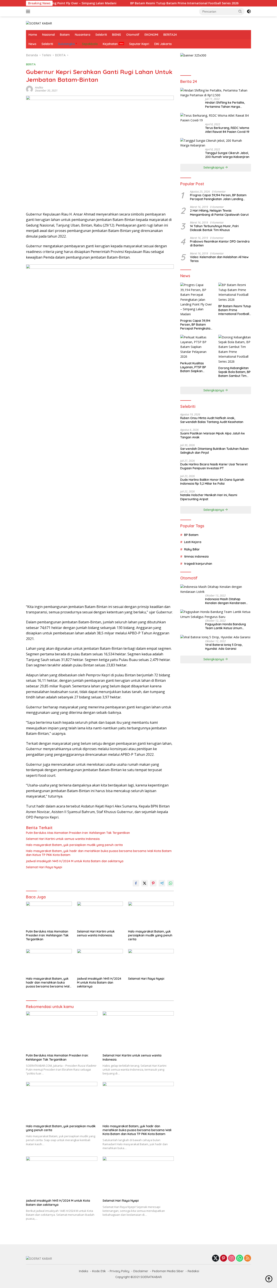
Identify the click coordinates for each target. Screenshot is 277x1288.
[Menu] (29, 11)
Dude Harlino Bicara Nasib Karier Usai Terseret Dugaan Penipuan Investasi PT (214, 466)
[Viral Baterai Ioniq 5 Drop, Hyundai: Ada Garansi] (215, 637)
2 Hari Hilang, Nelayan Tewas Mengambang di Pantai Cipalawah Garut (219, 212)
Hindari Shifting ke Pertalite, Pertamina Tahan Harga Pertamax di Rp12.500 (225, 104)
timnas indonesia (196, 556)
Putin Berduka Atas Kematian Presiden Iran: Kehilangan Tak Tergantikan (78, 833)
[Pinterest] (223, 1258)
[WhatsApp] (239, 1258)
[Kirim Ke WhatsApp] (170, 883)
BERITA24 (170, 35)
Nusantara (82, 35)
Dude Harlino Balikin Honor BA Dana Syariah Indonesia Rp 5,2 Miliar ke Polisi (212, 481)
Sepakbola (90, 44)
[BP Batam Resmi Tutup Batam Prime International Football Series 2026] (234, 292)
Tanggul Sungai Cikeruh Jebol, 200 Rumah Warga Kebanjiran (227, 155)
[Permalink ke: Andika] (29, 89)
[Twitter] (215, 1258)
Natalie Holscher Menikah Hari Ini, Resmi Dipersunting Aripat (208, 497)
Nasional (48, 35)
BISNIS (116, 35)
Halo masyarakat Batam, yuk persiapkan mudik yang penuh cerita (74, 845)
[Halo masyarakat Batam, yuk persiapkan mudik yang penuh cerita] (151, 914)
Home (33, 35)
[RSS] (247, 1258)
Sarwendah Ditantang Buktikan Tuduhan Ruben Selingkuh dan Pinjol (214, 451)
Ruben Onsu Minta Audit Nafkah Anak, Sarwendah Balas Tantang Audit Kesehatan (211, 420)
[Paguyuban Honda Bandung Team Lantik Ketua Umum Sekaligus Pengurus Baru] (215, 614)
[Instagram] (231, 1258)
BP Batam (191, 535)
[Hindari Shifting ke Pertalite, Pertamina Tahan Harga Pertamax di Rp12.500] (215, 93)
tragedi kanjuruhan (198, 564)
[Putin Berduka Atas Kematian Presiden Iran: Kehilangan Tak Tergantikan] (49, 914)
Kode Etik (99, 1271)
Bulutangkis (66, 44)
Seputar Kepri (139, 44)
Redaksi (193, 1271)
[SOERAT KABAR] (39, 23)
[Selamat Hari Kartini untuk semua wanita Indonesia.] (100, 914)
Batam (65, 35)
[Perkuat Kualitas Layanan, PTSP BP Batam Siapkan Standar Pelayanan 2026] (196, 347)
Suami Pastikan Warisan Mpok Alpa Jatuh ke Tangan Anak (212, 435)
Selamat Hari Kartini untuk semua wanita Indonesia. (63, 839)
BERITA (31, 64)
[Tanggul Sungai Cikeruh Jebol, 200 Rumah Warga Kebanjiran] (215, 143)
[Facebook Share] (136, 883)
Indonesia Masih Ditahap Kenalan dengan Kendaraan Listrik (225, 601)
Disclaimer (140, 1271)
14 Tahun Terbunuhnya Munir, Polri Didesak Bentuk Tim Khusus (214, 228)
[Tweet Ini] (144, 883)
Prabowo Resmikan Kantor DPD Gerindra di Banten (220, 243)
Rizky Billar (192, 549)
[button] (240, 11)
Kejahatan (110, 44)
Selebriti (101, 35)
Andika (39, 87)
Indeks (83, 1271)
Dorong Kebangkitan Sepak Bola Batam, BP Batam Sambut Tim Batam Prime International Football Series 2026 (234, 372)
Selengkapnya (214, 167)
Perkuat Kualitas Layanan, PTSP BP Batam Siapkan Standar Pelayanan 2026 (194, 367)
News (32, 44)
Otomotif (132, 35)
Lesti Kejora (192, 542)
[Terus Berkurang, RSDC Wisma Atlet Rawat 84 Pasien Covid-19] (215, 118)
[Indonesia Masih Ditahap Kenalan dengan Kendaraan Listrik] (215, 589)
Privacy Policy (119, 1271)
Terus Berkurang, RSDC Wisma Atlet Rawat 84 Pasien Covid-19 (227, 129)
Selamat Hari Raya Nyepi (44, 867)
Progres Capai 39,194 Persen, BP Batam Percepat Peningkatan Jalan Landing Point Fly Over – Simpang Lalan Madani (218, 197)
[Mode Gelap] (249, 11)
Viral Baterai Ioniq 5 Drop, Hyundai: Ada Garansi (223, 646)
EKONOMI (151, 35)
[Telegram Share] (162, 883)
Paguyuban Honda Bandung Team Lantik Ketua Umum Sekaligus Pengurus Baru (225, 626)
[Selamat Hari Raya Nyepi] (151, 962)
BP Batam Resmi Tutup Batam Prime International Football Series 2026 (158, 3)
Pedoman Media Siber (168, 1271)
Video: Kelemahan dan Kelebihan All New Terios (219, 259)
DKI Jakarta (163, 44)
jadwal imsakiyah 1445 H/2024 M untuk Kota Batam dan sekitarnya (74, 861)
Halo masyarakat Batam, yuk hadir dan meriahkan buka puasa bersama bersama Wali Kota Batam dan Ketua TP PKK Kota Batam (99, 853)
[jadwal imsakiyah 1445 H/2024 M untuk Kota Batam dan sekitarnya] (100, 962)
